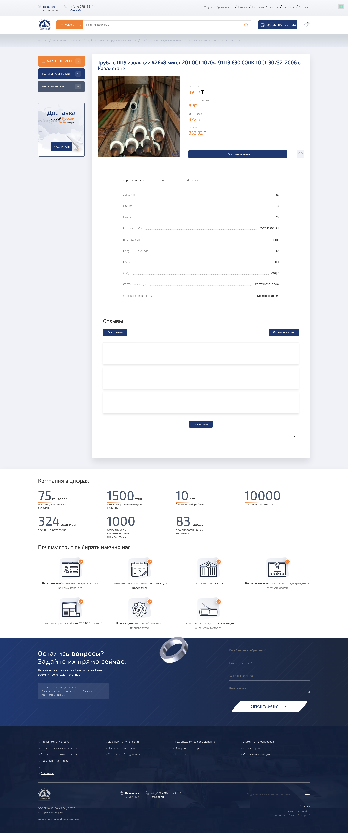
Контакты (288, 7)
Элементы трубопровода (258, 741)
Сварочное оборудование (124, 754)
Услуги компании (56, 73)
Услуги (208, 7)
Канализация (183, 754)
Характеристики (133, 180)
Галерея (305, 806)
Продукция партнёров (54, 760)
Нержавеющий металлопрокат (60, 748)
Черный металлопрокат (56, 741)
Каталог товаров (59, 61)
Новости (273, 7)
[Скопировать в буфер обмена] (86, 10)
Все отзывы (115, 332)
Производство (225, 7)
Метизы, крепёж (253, 748)
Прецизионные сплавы (122, 748)
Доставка (304, 7)
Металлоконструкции (256, 754)
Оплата (163, 180)
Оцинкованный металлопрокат (60, 754)
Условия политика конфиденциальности (58, 819)
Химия (45, 767)
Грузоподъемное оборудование (195, 741)
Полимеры (47, 773)
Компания (258, 7)
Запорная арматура (187, 748)
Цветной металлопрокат (123, 741)
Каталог (243, 7)
